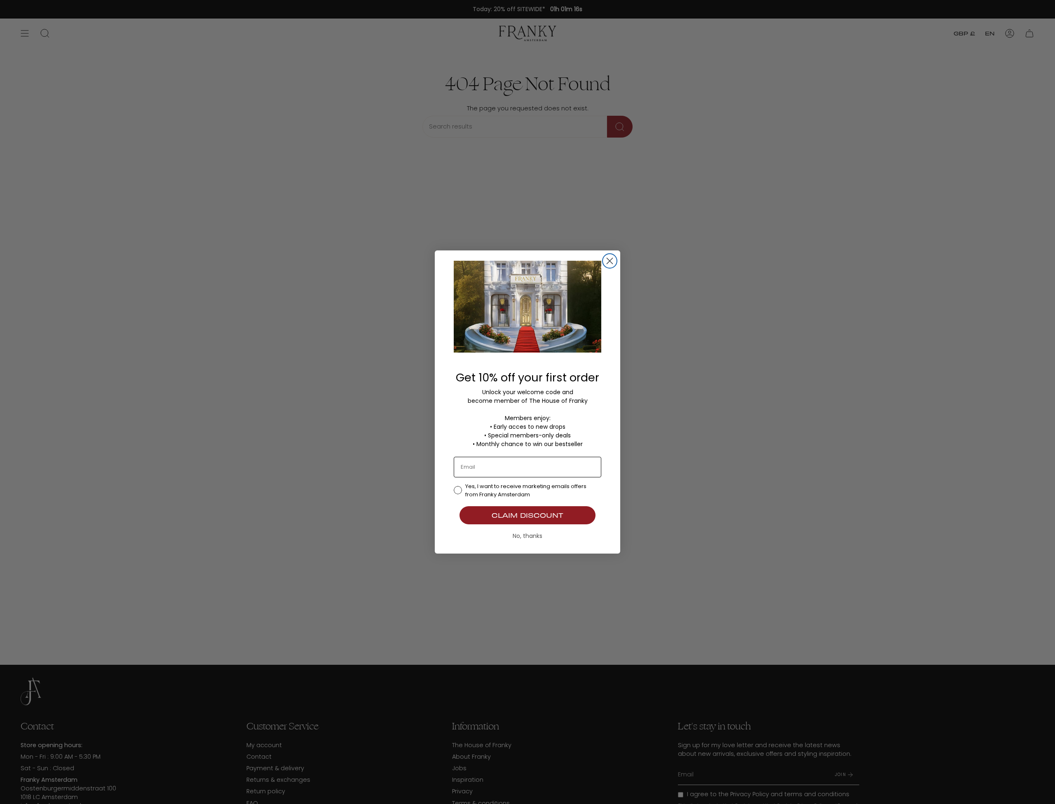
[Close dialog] (610, 261)
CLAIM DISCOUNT (527, 515)
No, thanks (527, 536)
